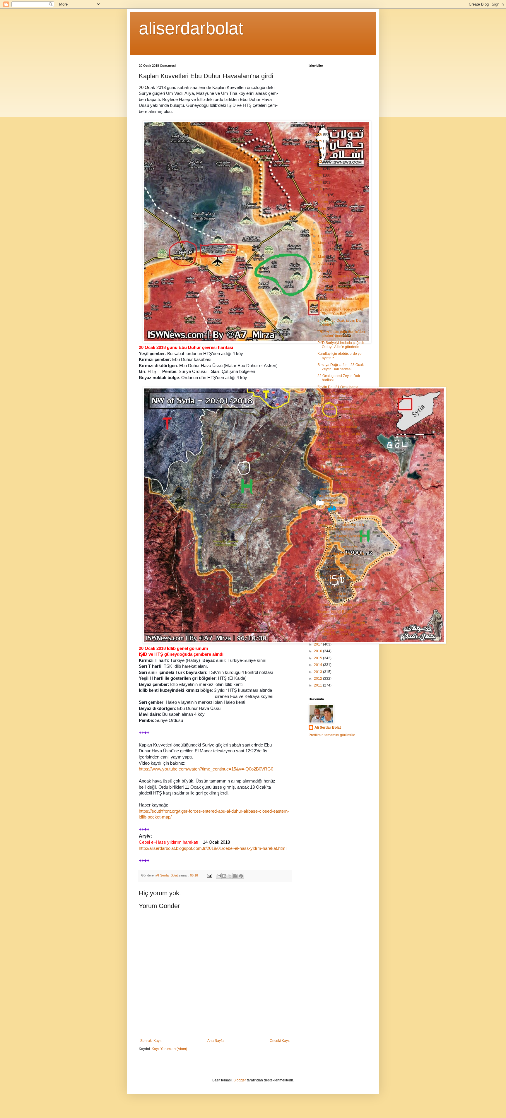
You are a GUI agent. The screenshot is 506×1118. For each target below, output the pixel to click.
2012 (318, 679)
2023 (318, 155)
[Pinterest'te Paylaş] (241, 876)
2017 (318, 644)
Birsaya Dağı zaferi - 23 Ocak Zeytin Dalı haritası (340, 367)
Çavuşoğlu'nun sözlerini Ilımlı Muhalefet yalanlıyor (340, 527)
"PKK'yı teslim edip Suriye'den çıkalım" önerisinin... (341, 334)
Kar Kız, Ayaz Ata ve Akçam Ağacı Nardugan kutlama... (340, 632)
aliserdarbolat (191, 28)
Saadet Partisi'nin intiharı (337, 427)
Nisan (323, 250)
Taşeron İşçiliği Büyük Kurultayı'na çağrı (334, 614)
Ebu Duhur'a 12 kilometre (337, 547)
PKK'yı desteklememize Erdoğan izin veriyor (336, 469)
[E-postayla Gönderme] (209, 875)
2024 (318, 148)
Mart (322, 257)
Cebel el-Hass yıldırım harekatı (341, 489)
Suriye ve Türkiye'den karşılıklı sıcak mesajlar (341, 396)
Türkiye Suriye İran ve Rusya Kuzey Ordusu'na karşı (340, 480)
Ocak (322, 270)
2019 (318, 182)
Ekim (322, 209)
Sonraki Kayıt (150, 1041)
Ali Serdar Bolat (327, 727)
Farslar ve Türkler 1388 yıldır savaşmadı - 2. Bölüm (340, 578)
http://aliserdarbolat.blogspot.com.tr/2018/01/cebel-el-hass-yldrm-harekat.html (212, 848)
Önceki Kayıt (280, 1041)
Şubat (323, 263)
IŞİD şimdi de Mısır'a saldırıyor (341, 623)
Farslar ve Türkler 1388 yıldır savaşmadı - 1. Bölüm (340, 567)
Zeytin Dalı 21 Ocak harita (337, 387)
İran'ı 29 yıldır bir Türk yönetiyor (342, 587)
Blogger (239, 1080)
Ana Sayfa (215, 1041)
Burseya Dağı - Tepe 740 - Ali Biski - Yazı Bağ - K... (340, 311)
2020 (318, 175)
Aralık (323, 195)
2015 (318, 658)
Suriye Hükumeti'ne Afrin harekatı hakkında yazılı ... (340, 407)
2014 (318, 665)
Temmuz (325, 229)
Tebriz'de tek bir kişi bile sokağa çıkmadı (336, 596)
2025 (318, 141)
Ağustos (325, 222)
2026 (318, 134)
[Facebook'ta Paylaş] (235, 876)
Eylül (322, 215)
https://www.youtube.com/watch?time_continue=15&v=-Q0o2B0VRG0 (206, 769)
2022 (318, 162)
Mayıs (323, 243)
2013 (318, 672)
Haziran (324, 236)
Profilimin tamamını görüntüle (332, 735)
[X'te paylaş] (230, 876)
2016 (318, 651)
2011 (318, 685)
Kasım (323, 202)
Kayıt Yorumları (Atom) (169, 1049)
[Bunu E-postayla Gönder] (219, 876)
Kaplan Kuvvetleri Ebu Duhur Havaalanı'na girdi (340, 418)
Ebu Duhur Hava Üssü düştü (340, 518)
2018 (318, 189)
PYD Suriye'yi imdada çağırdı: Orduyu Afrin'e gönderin (341, 345)
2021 (318, 169)
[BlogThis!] (224, 876)
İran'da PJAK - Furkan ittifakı (339, 605)
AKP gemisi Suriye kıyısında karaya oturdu (339, 538)
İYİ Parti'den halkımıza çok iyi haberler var (340, 447)
